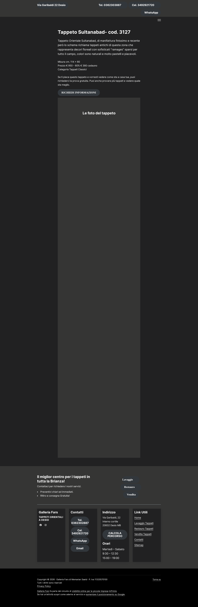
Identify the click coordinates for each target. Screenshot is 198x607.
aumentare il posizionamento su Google (105, 594)
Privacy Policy (44, 586)
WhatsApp (151, 12)
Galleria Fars (43, 591)
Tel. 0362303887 (110, 5)
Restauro (129, 487)
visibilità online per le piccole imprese (90, 591)
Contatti (138, 539)
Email (79, 548)
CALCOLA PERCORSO (115, 535)
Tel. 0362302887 (80, 521)
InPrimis (113, 591)
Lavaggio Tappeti (143, 523)
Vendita (131, 494)
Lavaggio (127, 479)
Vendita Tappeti (142, 534)
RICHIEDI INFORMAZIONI (78, 92)
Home (137, 517)
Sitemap (138, 545)
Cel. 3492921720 (143, 5)
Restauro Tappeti (143, 528)
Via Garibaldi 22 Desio (51, 5)
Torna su (157, 579)
